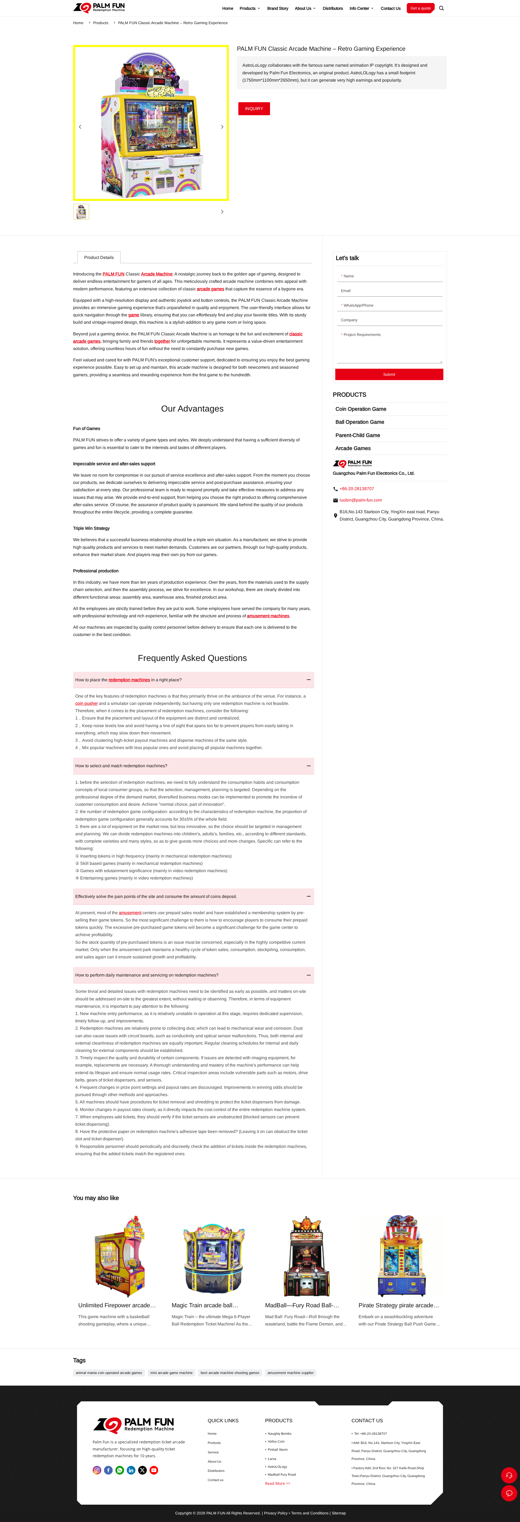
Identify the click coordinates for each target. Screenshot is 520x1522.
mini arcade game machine (171, 1373)
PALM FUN (114, 274)
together (162, 341)
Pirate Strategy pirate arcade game (400, 1271)
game (133, 315)
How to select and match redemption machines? (121, 765)
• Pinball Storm (276, 1450)
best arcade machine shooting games (230, 1373)
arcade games (210, 289)
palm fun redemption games (99, 8)
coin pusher (86, 703)
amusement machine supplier (291, 1373)
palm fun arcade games (144, 1426)
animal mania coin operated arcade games (109, 1373)
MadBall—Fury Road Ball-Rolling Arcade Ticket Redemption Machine (306, 1271)
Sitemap (339, 1513)
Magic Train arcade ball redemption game (213, 1271)
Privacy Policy (276, 1513)
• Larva (270, 1459)
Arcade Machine (157, 274)
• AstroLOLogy (276, 1467)
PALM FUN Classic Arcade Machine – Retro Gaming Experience (173, 23)
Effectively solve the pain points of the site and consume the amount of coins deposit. (156, 896)
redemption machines (129, 679)
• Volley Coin (275, 1441)
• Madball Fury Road (280, 1474)
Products (100, 23)
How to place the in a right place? (128, 679)
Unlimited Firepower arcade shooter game (119, 1271)
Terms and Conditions (310, 1513)
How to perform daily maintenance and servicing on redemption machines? (147, 975)
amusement (130, 912)
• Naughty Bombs (278, 1434)
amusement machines (268, 616)
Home (78, 23)
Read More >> (277, 1483)
